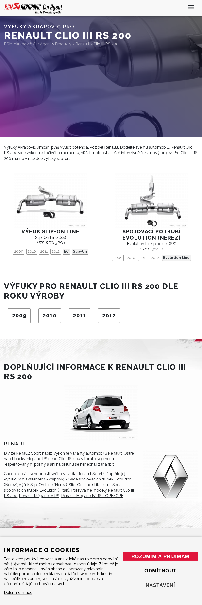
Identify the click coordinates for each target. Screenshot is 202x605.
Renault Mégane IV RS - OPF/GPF (92, 495)
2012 (56, 251)
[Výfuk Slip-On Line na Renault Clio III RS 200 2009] (50, 201)
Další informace (18, 592)
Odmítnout (160, 571)
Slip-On (80, 251)
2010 (32, 251)
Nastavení (160, 585)
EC (66, 251)
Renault (111, 147)
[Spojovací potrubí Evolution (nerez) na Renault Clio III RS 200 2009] (151, 201)
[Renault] (170, 477)
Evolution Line (176, 257)
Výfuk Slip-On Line (50, 232)
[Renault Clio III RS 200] (101, 413)
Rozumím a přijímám (160, 556)
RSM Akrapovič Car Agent (27, 44)
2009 (18, 251)
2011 (44, 251)
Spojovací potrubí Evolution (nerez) (151, 235)
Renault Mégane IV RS (39, 495)
